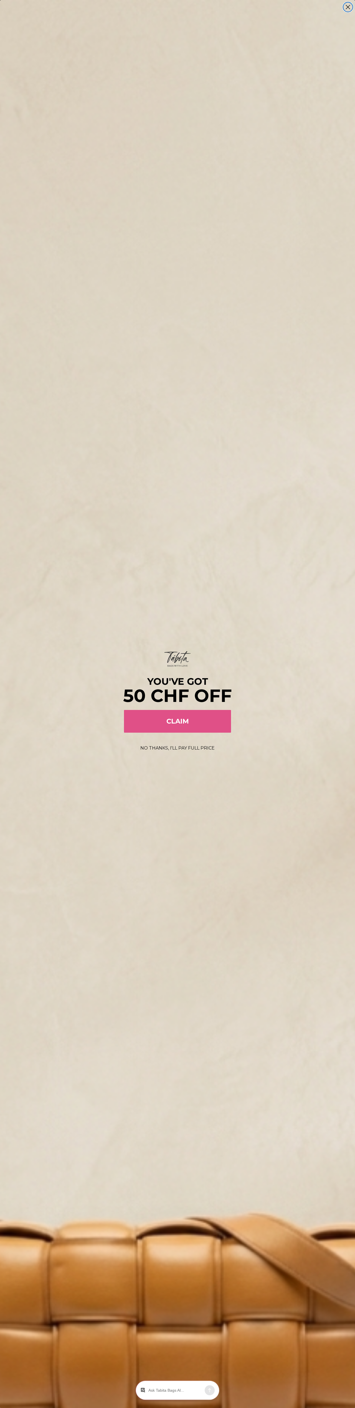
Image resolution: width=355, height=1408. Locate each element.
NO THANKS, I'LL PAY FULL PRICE (177, 748)
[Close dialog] (348, 7)
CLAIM (177, 721)
